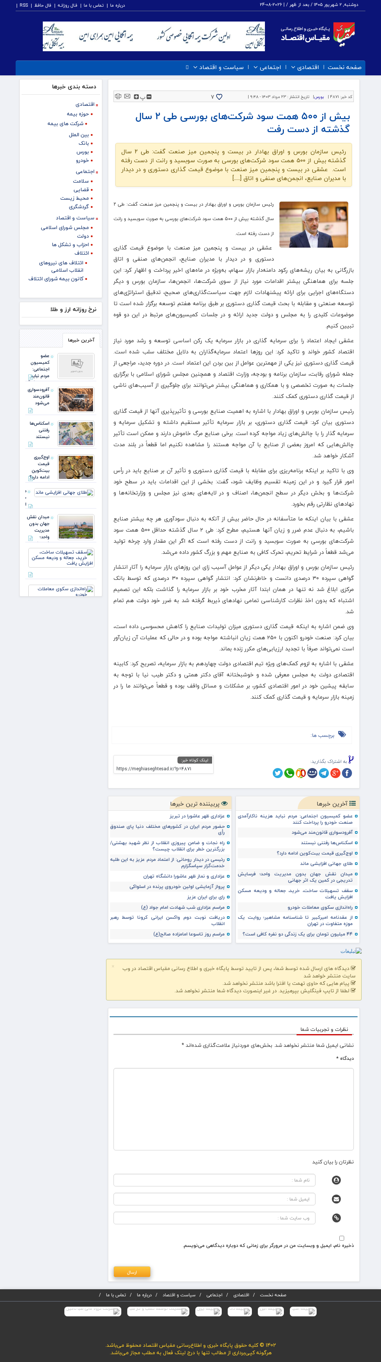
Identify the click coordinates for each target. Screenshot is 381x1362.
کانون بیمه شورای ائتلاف (55, 278)
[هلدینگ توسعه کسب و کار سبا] (158, 1311)
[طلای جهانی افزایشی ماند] (64, 492)
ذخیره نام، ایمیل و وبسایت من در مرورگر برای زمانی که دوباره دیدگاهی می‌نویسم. (268, 1245)
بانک (84, 143)
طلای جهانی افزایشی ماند (326, 863)
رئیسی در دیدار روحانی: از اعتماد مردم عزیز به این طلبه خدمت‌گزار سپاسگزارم (167, 862)
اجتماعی (270, 67)
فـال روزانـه (67, 5)
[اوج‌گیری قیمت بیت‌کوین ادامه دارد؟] (75, 467)
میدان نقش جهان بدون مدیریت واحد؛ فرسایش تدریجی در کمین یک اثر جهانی (295, 877)
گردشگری (79, 206)
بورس (319, 96)
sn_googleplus (335, 773)
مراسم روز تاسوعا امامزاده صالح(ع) (189, 934)
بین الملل (79, 134)
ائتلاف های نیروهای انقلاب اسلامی (61, 266)
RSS (24, 5)
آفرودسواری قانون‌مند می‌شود (322, 832)
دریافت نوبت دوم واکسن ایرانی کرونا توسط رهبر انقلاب (167, 920)
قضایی (81, 189)
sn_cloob (301, 773)
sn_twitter (278, 773)
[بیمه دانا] (240, 1311)
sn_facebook (347, 773)
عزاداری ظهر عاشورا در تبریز (197, 816)
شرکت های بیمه (65, 123)
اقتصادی (308, 67)
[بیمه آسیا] (303, 1311)
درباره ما (117, 5)
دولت (83, 236)
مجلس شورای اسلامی (65, 227)
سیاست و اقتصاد (221, 67)
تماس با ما (94, 5)
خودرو (82, 160)
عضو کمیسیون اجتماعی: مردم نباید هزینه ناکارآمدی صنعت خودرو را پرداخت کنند (295, 819)
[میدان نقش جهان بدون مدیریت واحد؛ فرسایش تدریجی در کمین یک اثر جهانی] (75, 526)
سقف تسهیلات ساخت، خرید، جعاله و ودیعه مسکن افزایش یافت (295, 894)
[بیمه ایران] (208, 1311)
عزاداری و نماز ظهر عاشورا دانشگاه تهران (184, 876)
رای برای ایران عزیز (206, 897)
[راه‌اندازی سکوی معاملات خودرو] (61, 591)
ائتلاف (81, 253)
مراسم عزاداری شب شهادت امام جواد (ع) (183, 907)
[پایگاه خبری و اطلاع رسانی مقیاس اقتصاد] (318, 33)
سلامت (81, 181)
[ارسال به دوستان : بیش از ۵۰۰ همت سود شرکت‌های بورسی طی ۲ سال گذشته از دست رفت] (127, 95)
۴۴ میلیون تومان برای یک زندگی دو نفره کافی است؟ (298, 934)
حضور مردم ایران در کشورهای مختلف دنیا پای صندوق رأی (167, 829)
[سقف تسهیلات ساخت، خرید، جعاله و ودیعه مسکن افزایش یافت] (61, 557)
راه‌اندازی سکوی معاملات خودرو (320, 907)
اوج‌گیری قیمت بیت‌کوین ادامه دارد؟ (315, 853)
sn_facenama (312, 773)
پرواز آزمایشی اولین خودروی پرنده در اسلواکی (177, 886)
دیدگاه (345, 1058)
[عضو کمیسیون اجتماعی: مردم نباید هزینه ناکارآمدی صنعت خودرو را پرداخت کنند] (75, 365)
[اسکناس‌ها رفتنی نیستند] (75, 433)
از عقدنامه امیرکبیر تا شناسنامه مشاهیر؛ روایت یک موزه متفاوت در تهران (295, 920)
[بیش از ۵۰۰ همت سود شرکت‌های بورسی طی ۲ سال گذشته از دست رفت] (314, 225)
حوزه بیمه (78, 113)
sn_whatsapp (289, 773)
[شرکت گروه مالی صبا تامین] (92, 1311)
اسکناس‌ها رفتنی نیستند (327, 843)
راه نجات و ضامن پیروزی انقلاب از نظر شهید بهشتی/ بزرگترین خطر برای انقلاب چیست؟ (167, 846)
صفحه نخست (345, 67)
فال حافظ (42, 5)
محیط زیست (74, 198)
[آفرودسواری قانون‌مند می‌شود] (75, 399)
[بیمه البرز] (271, 1311)
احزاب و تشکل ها (70, 244)
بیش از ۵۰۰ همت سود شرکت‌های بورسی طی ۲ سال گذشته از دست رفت (242, 122)
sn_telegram (324, 773)
